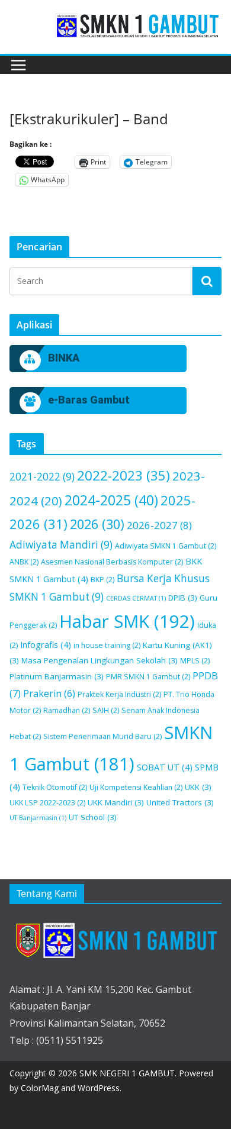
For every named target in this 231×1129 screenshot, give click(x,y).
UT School (93, 817)
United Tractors (180, 802)
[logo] (115, 939)
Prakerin (49, 693)
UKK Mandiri (116, 802)
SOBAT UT (164, 767)
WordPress (99, 1087)
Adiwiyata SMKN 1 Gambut (165, 546)
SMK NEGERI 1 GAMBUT (127, 1073)
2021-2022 (42, 476)
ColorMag (40, 1087)
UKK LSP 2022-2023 (47, 803)
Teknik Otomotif (55, 787)
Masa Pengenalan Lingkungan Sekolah (99, 660)
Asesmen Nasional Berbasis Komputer (112, 562)
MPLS (195, 661)
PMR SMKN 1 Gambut (148, 677)
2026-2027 (159, 525)
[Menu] (18, 65)
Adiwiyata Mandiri (61, 544)
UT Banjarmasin (37, 818)
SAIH (105, 710)
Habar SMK (127, 621)
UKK (198, 787)
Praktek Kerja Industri (119, 694)
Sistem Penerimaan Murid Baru (102, 736)
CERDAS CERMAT (136, 598)
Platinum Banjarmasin (56, 676)
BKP (102, 580)
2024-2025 (111, 500)
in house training (106, 645)
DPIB (182, 597)
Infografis (45, 644)
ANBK (23, 562)
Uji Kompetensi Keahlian (135, 787)
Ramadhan (66, 710)
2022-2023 (123, 475)
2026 (97, 524)
